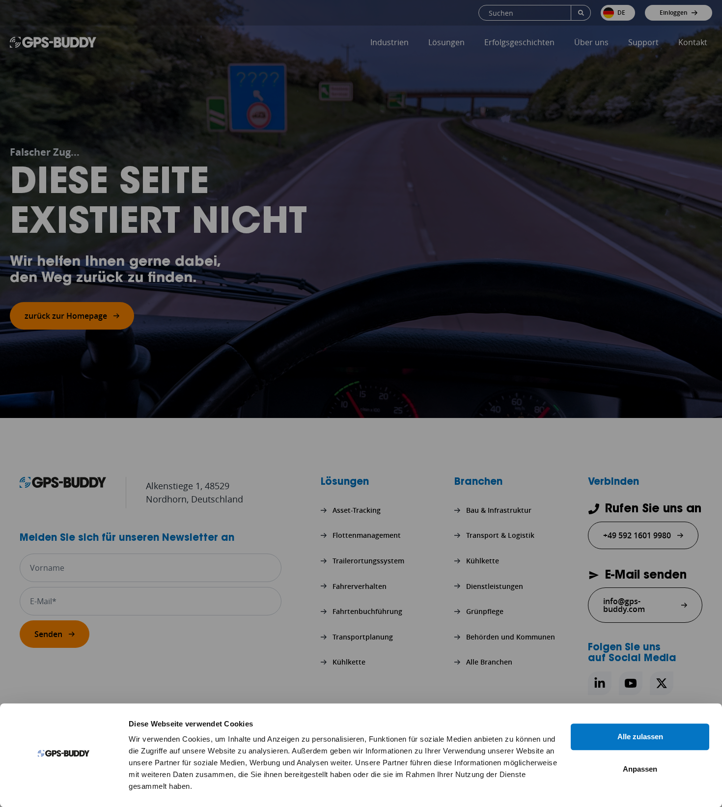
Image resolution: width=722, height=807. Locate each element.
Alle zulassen (640, 736)
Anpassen (640, 769)
